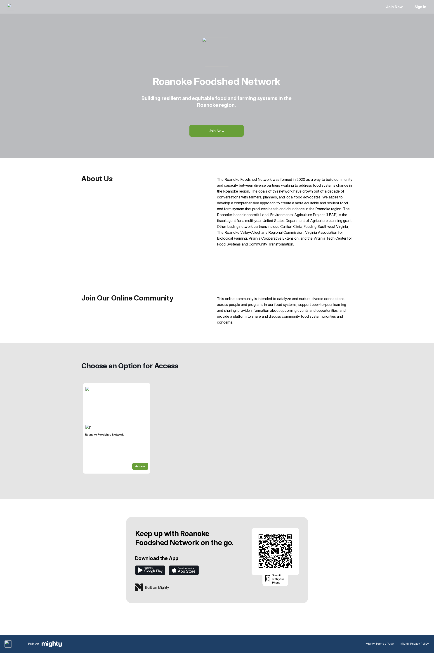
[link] (116, 428)
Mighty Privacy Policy (415, 643)
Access (140, 466)
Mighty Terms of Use (380, 643)
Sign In (420, 7)
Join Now (394, 7)
